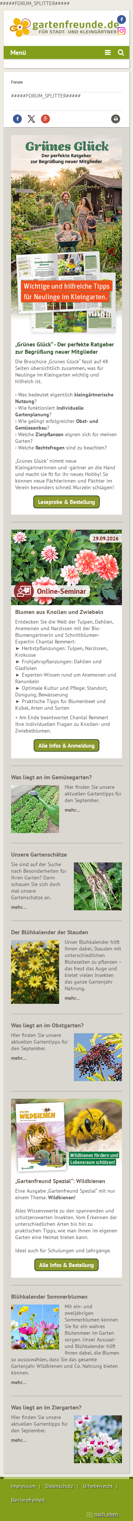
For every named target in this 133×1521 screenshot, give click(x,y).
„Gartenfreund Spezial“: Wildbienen (60, 1181)
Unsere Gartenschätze (39, 854)
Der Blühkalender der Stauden (49, 932)
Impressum (23, 1486)
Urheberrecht (98, 1486)
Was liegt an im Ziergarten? (46, 1407)
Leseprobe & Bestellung (66, 501)
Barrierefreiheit (28, 1500)
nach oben (106, 1514)
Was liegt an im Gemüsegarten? (51, 777)
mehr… (72, 810)
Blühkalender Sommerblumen (49, 1296)
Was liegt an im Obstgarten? (47, 1025)
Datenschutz (59, 1486)
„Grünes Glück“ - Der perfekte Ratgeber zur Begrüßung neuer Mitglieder (64, 347)
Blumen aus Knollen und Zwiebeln (59, 611)
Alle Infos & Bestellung (66, 1264)
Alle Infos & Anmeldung (66, 745)
